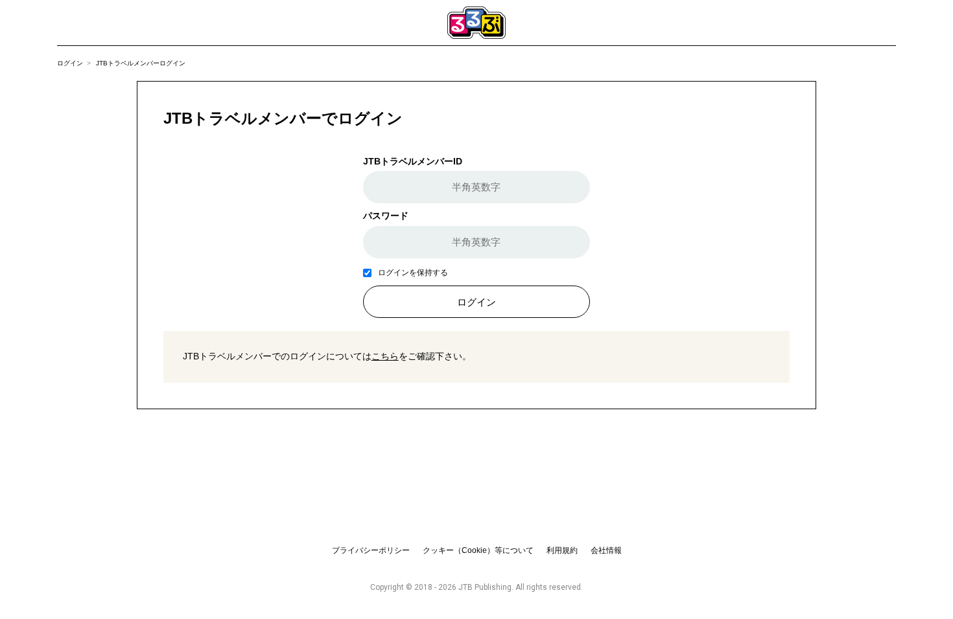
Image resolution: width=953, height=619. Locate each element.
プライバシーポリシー (371, 550)
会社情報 (606, 550)
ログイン (70, 63)
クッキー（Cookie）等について (478, 550)
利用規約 (562, 550)
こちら (385, 356)
